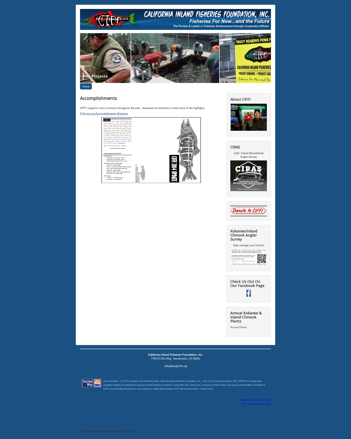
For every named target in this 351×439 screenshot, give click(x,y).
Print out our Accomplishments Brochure (104, 113)
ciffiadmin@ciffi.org (175, 366)
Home (85, 86)
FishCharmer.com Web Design (256, 403)
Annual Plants (238, 327)
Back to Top (264, 431)
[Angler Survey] (248, 257)
